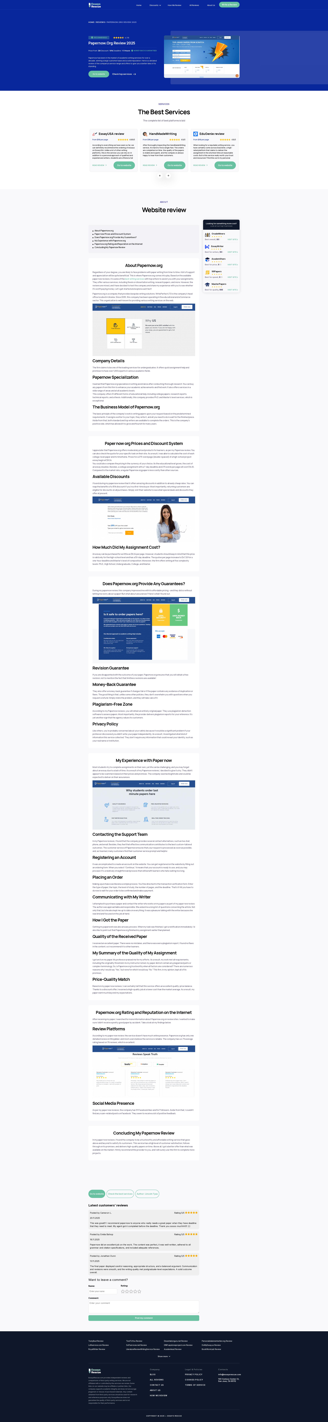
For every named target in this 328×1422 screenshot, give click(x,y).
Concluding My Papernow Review (110, 247)
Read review (98, 165)
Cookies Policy (194, 1380)
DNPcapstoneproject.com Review (178, 1345)
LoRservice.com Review (98, 1345)
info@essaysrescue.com (229, 1374)
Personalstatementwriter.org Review (217, 1341)
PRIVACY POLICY (194, 1374)
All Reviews (194, 5)
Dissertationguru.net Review (176, 1341)
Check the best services (120, 1193)
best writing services (134, 278)
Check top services (122, 74)
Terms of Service (195, 1385)
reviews (100, 22)
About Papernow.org (104, 230)
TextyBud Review (95, 1341)
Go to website (99, 74)
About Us (211, 5)
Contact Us (157, 1385)
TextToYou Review (134, 1341)
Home (138, 5)
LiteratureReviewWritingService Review (143, 1349)
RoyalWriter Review (96, 1349)
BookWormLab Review (211, 1349)
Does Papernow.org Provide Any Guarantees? (116, 237)
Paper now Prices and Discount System (113, 234)
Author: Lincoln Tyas (147, 1193)
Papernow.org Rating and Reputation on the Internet (119, 244)
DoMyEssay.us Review (211, 1345)
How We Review (174, 5)
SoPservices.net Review (136, 1345)
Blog (153, 1374)
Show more (163, 1356)
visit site (232, 239)
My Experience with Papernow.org (110, 240)
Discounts (154, 5)
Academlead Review (172, 1349)
